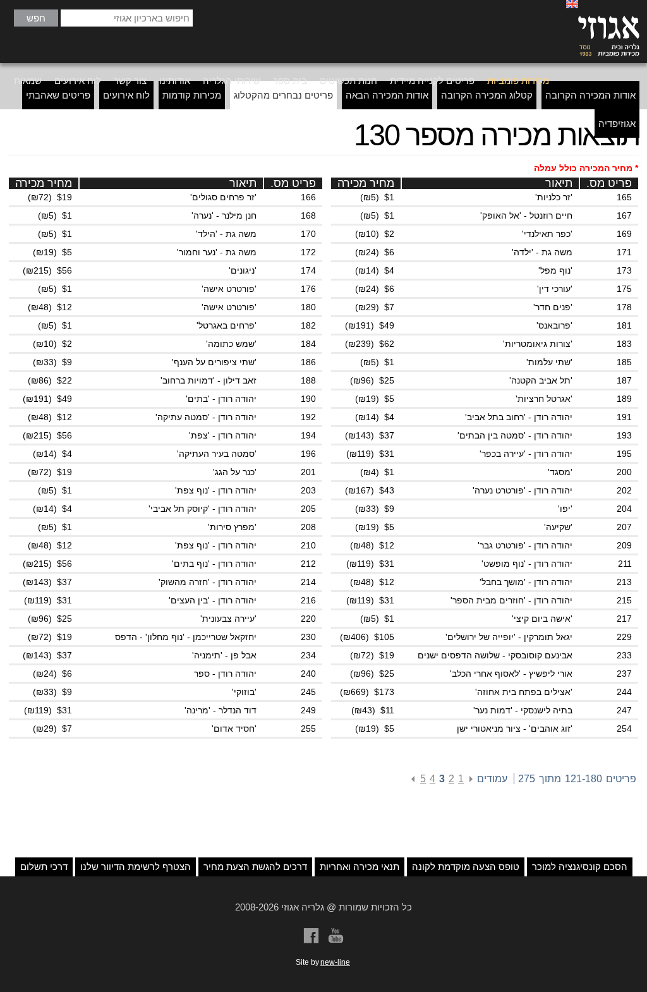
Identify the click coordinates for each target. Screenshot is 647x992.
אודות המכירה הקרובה (590, 95)
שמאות (28, 80)
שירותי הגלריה (231, 80)
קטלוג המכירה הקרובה (487, 95)
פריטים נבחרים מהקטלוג (283, 95)
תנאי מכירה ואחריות (359, 866)
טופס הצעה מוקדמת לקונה (465, 866)
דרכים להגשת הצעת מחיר (255, 866)
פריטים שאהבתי (58, 95)
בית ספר (290, 80)
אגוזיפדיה (617, 123)
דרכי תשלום (44, 866)
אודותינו (174, 80)
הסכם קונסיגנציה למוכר (579, 866)
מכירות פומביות (518, 80)
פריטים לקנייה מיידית (432, 80)
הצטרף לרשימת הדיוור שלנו (135, 866)
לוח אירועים (77, 80)
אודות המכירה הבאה (387, 95)
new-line (335, 962)
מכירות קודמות (191, 95)
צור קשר (130, 80)
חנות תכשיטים (348, 80)
